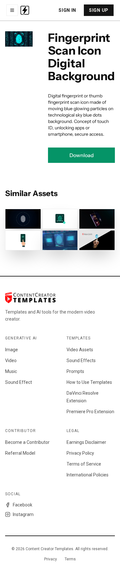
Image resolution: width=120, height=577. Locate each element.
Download (81, 155)
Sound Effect (18, 382)
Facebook (22, 504)
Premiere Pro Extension (90, 411)
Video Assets (80, 349)
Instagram (23, 514)
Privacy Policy (80, 453)
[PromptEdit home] (24, 10)
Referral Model (20, 453)
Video (11, 360)
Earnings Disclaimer (86, 442)
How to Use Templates (89, 382)
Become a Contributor (27, 442)
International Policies (87, 474)
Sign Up (98, 10)
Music (11, 371)
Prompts (75, 371)
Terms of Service (84, 464)
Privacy (50, 559)
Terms (70, 559)
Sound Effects (81, 360)
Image (11, 349)
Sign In (67, 10)
